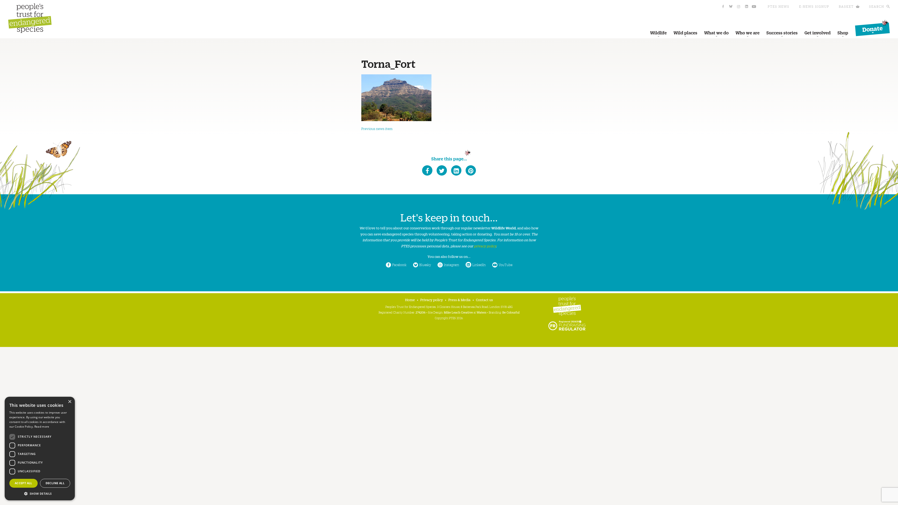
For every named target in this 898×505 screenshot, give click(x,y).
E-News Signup (814, 6)
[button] (39, 493)
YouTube (505, 265)
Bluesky (425, 265)
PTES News (778, 6)
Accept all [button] (23, 483)
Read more (41, 427)
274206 (421, 312)
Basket (846, 6)
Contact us (484, 299)
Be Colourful (511, 312)
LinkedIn (479, 265)
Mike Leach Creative (458, 312)
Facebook (399, 265)
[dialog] (40, 448)
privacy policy (485, 246)
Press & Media (459, 299)
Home (410, 299)
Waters (481, 312)
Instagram (451, 265)
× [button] (69, 402)
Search (876, 6)
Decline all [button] (55, 483)
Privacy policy (431, 299)
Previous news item (376, 128)
